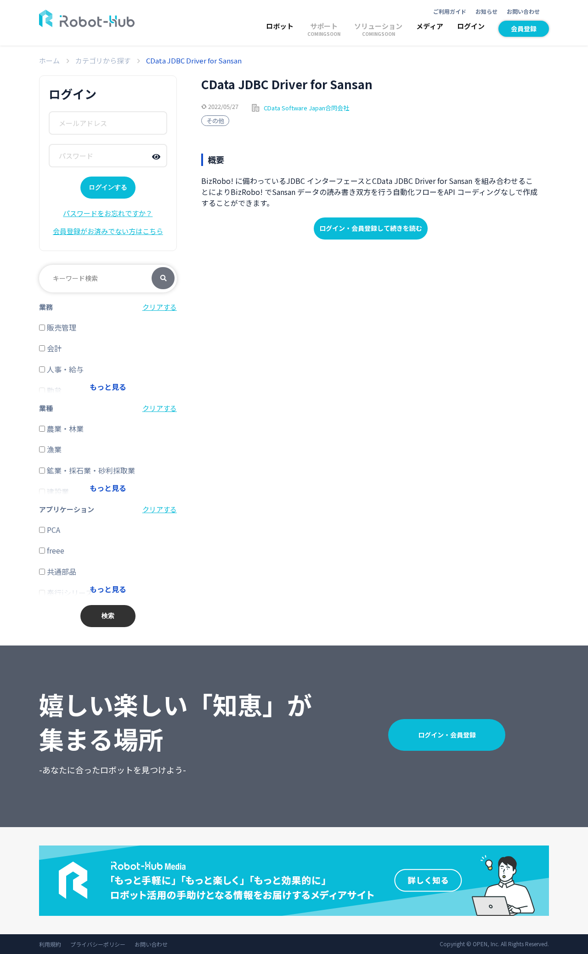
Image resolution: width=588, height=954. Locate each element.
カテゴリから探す (102, 60)
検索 (163, 278)
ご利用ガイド (449, 11)
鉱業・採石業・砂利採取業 (90, 470)
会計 (53, 348)
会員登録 (524, 28)
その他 (215, 120)
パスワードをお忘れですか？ (108, 213)
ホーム (49, 60)
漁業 (53, 449)
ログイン (471, 26)
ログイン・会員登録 (447, 734)
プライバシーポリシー (97, 944)
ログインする (108, 187)
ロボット (280, 26)
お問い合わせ (523, 11)
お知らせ (486, 11)
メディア (429, 26)
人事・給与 (64, 369)
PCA (52, 529)
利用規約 (50, 944)
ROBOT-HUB (87, 18)
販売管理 (60, 327)
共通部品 (60, 571)
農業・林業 (64, 428)
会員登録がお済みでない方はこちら (108, 231)
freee (54, 550)
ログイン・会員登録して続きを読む (370, 228)
